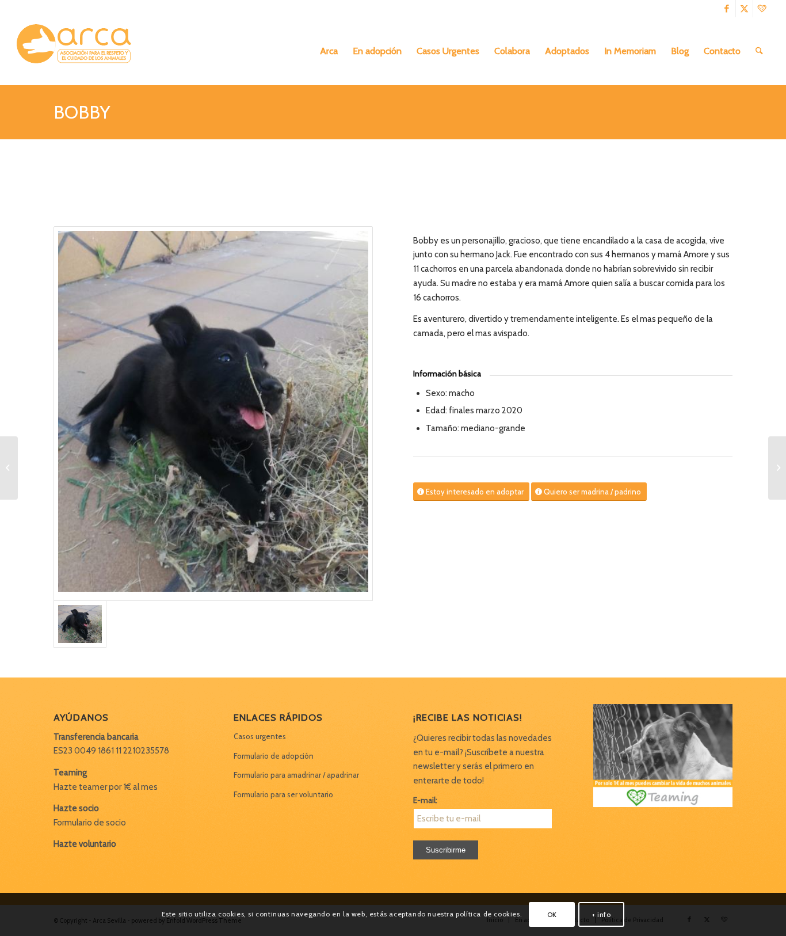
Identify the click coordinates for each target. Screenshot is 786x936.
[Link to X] (744, 8)
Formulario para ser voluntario (283, 794)
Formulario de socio (90, 822)
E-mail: (425, 800)
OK (552, 914)
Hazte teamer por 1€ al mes (106, 787)
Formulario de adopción (274, 755)
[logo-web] (78, 51)
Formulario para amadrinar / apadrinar (296, 774)
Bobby (82, 112)
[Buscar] (759, 51)
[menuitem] (328, 51)
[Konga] (777, 468)
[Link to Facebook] (727, 8)
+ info (601, 914)
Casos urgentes (260, 736)
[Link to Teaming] (761, 8)
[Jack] (9, 468)
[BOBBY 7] (213, 413)
